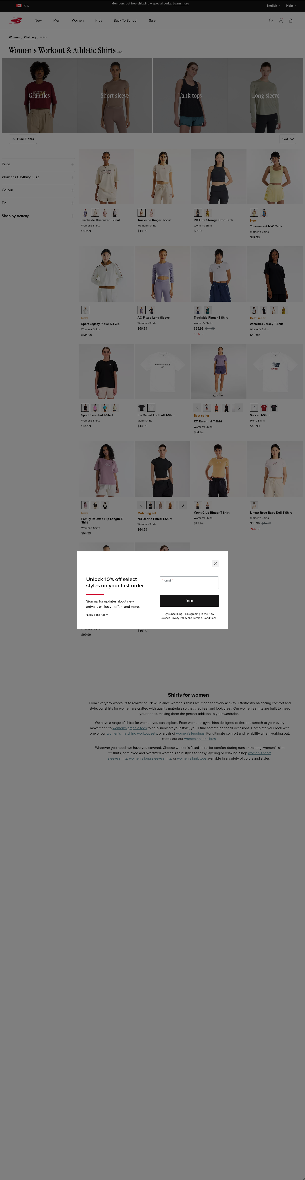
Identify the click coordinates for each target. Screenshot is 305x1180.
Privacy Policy (179, 618)
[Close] (215, 563)
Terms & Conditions (205, 618)
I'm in (189, 600)
